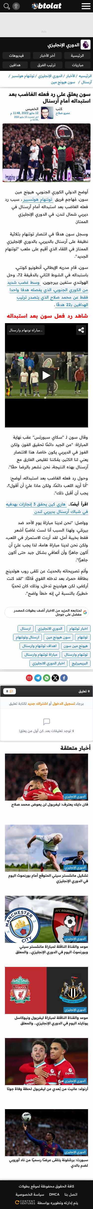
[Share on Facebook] (64, 678)
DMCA (54, 1194)
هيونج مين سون (76, 646)
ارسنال (25, 628)
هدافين (15, 65)
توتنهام (83, 637)
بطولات (24, 1186)
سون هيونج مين (58, 637)
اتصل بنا (70, 1194)
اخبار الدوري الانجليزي (48, 663)
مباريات (77, 65)
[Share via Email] (29, 678)
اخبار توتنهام (78, 628)
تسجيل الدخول (64, 703)
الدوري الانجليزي (50, 628)
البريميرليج (80, 663)
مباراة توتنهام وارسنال (41, 654)
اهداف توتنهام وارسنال (39, 646)
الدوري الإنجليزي (75, 796)
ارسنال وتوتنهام (27, 637)
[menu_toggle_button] (86, 6)
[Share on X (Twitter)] (55, 678)
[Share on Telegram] (38, 678)
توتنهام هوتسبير (37, 199)
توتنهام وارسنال (76, 654)
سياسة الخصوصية (30, 1194)
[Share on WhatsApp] (46, 678)
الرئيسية (77, 55)
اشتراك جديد (38, 703)
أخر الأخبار (47, 55)
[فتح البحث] (6, 6)
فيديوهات (16, 55)
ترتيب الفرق (46, 65)
